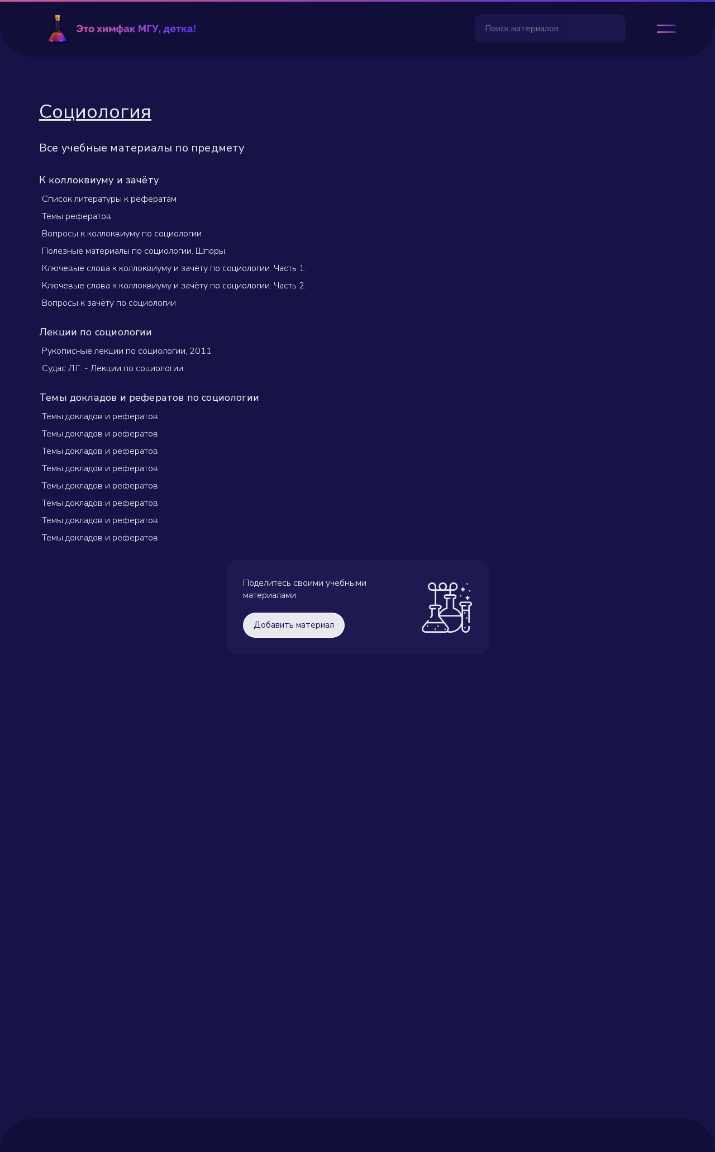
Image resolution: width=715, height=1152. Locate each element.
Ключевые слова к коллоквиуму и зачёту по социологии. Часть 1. (174, 268)
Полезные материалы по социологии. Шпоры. (134, 251)
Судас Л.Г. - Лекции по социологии (112, 368)
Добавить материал (294, 624)
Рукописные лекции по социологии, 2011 (127, 351)
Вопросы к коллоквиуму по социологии (122, 233)
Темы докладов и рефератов (100, 416)
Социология (95, 111)
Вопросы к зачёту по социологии (109, 303)
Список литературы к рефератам (109, 199)
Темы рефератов (76, 216)
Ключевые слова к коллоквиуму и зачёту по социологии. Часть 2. (174, 285)
